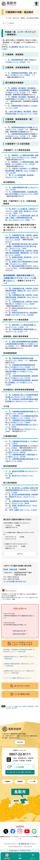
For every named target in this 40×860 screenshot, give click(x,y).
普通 (18, 525)
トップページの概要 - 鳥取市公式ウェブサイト (17, 678)
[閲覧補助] (36, 3)
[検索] (20, 856)
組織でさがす (18, 706)
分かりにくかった (11, 539)
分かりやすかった (11, 537)
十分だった (9, 525)
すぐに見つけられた (12, 546)
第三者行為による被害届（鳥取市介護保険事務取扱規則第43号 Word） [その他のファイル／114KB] (21, 490)
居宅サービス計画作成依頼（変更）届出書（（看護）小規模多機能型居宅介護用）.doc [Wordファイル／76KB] (21, 218)
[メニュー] (33, 856)
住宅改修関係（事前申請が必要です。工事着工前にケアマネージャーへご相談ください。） (19, 277)
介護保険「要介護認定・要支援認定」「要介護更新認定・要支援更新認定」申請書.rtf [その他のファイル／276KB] (21, 90)
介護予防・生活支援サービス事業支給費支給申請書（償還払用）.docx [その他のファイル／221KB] (21, 171)
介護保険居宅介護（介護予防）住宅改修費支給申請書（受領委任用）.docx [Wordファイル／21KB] (21, 297)
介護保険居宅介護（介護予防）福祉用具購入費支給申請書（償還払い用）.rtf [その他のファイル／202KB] (21, 237)
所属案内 (20, 781)
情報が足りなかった (12, 527)
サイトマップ (28, 846)
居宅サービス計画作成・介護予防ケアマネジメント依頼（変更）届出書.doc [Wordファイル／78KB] (21, 211)
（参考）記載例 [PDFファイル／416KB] (22, 510)
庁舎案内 (7, 781)
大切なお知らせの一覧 (19, 630)
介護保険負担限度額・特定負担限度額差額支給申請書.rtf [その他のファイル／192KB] (21, 371)
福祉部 (24, 706)
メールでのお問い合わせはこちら (14, 581)
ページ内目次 (9, 23)
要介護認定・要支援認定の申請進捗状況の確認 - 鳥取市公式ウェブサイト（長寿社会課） (19, 650)
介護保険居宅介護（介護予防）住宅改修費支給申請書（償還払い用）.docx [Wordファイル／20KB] (21, 291)
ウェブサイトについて (10, 844)
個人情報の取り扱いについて (27, 844)
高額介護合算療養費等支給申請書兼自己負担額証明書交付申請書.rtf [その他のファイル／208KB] (21, 344)
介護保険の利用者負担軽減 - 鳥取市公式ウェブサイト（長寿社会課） (19, 665)
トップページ (9, 706)
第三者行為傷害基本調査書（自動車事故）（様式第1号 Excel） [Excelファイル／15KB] (21, 497)
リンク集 (32, 781)
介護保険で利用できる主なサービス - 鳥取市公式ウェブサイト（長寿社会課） (19, 672)
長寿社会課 (30, 706)
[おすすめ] (6, 856)
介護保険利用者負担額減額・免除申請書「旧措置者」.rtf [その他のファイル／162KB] (21, 382)
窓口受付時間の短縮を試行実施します (15, 624)
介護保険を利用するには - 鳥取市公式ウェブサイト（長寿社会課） (19, 657)
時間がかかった (10, 548)
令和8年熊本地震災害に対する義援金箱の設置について (19, 617)
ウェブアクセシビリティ (15, 846)
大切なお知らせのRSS (19, 634)
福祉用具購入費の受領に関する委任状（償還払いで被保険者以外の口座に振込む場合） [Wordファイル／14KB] (21, 246)
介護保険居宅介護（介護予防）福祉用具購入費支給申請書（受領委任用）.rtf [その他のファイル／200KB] (21, 253)
